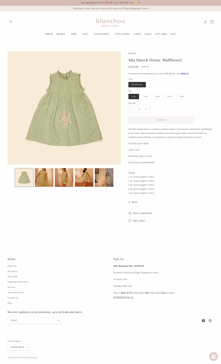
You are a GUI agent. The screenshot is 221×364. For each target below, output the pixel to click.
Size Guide (13, 276)
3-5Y (159, 97)
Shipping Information (18, 281)
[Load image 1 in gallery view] (24, 177)
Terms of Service (16, 292)
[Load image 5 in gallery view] (104, 177)
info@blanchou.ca (123, 297)
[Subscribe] (58, 320)
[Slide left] (11, 177)
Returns (11, 287)
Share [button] (134, 202)
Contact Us (13, 297)
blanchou (17, 357)
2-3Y (147, 97)
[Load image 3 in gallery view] (64, 177)
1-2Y (135, 97)
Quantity (132, 103)
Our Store (12, 271)
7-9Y (183, 97)
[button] (11, 21)
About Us (12, 266)
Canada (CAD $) (17, 347)
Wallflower (139, 85)
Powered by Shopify (29, 357)
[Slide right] (117, 177)
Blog (10, 303)
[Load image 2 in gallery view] (44, 177)
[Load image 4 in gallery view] (84, 177)
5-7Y (171, 97)
